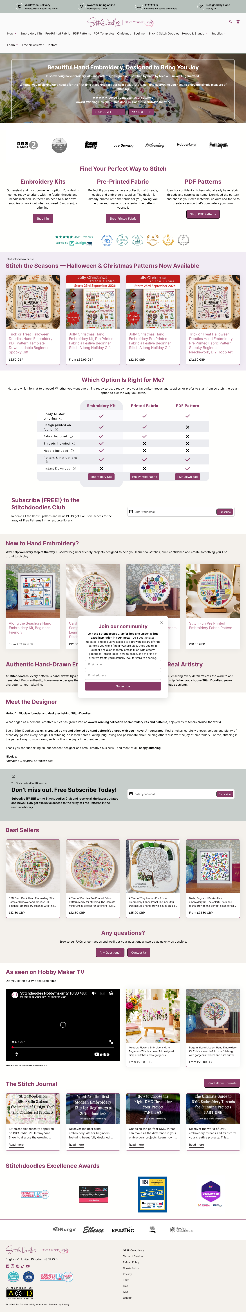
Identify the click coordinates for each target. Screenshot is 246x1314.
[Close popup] (161, 622)
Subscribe (123, 686)
